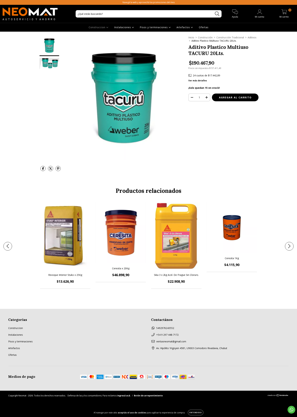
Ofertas (203, 27)
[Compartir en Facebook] (43, 169)
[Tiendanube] (278, 395)
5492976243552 (165, 328)
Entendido (195, 412)
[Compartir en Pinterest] (58, 169)
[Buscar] (217, 14)
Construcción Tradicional (230, 37)
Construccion (97, 27)
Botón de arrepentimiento (148, 395)
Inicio (191, 37)
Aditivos (252, 37)
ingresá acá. (124, 395)
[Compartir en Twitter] (51, 169)
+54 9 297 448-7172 (167, 334)
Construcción (205, 37)
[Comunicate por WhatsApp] (291, 410)
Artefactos (184, 27)
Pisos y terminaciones (154, 27)
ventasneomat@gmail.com (171, 341)
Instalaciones (123, 27)
